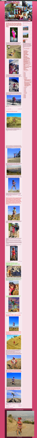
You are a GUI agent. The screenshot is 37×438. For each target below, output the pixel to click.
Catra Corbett (24, 23)
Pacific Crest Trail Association (27, 62)
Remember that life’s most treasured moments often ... (27, 84)
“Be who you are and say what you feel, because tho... (27, 80)
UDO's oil (25, 68)
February (25, 92)
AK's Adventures (25, 50)
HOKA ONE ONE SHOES (26, 57)
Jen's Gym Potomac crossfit (27, 58)
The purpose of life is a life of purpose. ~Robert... (27, 85)
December (25, 77)
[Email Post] (21, 195)
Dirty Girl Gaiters (25, 56)
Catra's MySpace (25, 53)
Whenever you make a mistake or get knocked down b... (27, 82)
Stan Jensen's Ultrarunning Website (28, 66)
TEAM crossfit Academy (26, 67)
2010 (24, 94)
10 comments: (19, 195)
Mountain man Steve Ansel (27, 60)
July (24, 88)
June (24, 89)
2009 (24, 95)
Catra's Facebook (25, 52)
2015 (24, 73)
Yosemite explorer (26, 69)
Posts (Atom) (11, 407)
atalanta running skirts (26, 51)
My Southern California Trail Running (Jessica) (27, 61)
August (25, 87)
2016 (24, 72)
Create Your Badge (27, 23)
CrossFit (24, 55)
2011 (24, 76)
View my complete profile (26, 48)
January (25, 93)
